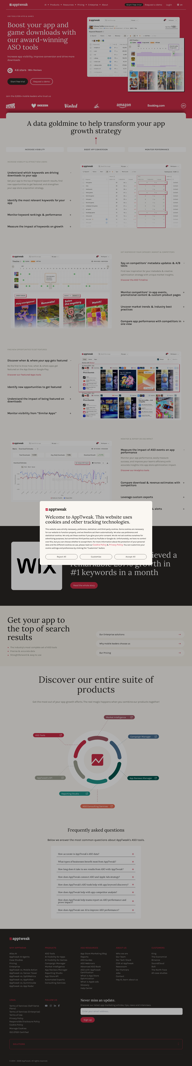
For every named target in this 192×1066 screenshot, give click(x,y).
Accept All (130, 556)
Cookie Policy (99, 544)
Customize (96, 556)
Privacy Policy (116, 544)
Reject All (61, 556)
